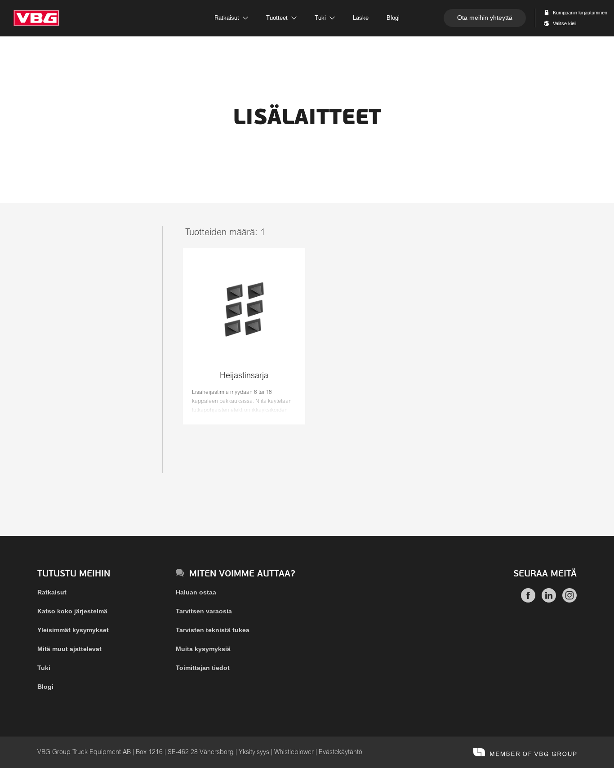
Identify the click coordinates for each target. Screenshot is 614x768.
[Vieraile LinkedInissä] (549, 600)
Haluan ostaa (196, 592)
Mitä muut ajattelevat (69, 648)
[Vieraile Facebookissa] (528, 600)
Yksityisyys (254, 752)
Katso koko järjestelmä (72, 611)
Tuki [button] (320, 17)
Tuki (43, 667)
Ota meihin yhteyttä (484, 17)
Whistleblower (294, 752)
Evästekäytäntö (340, 752)
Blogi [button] (393, 17)
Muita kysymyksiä (203, 648)
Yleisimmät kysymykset (73, 630)
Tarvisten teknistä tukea (212, 630)
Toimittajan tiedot (203, 667)
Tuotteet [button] (277, 17)
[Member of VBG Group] (525, 752)
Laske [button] (361, 17)
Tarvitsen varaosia (204, 611)
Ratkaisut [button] (226, 17)
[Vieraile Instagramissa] (569, 600)
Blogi (45, 686)
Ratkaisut (52, 592)
